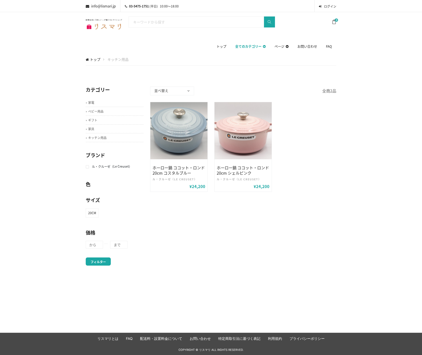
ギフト (92, 120)
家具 (91, 129)
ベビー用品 (96, 111)
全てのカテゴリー (249, 46)
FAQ (329, 46)
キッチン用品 (97, 137)
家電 (91, 102)
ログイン (329, 6)
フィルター (98, 261)
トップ (221, 46)
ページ (280, 46)
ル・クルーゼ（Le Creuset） (112, 166)
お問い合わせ (307, 46)
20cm (92, 213)
